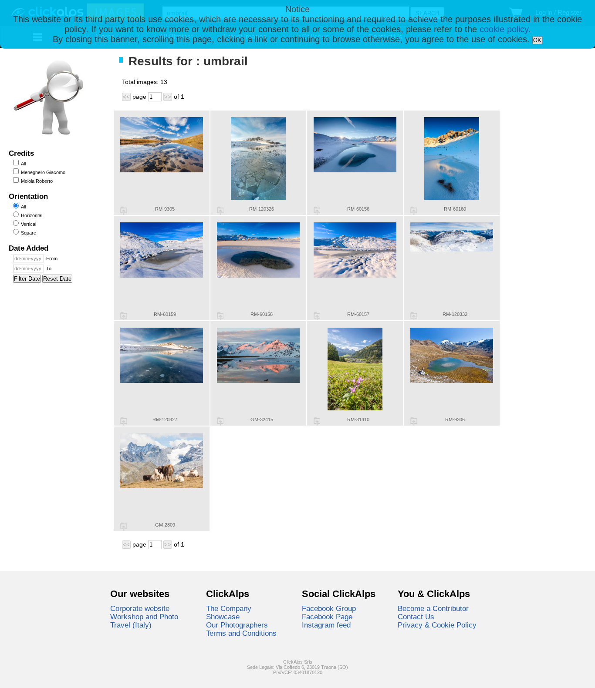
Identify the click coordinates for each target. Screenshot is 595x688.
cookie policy (504, 29)
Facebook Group (329, 608)
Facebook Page (327, 617)
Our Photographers (237, 625)
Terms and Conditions (241, 633)
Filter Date (27, 278)
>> (167, 97)
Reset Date (57, 278)
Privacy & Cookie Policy (437, 625)
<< (126, 97)
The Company (228, 608)
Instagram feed (326, 625)
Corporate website (139, 608)
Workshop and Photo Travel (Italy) (144, 621)
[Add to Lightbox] (123, 210)
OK (537, 40)
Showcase (223, 617)
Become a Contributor (433, 608)
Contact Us (416, 617)
